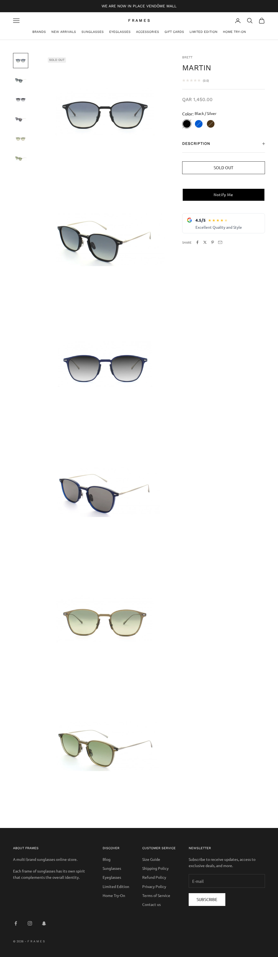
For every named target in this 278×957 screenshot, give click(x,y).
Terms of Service (156, 895)
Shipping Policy (155, 868)
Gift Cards (174, 32)
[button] (223, 194)
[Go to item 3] (20, 99)
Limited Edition (203, 32)
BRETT (187, 57)
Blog (106, 859)
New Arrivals (63, 32)
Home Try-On (234, 32)
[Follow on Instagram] (30, 923)
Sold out (223, 167)
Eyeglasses (120, 32)
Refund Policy (154, 877)
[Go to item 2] (20, 80)
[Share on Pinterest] (212, 242)
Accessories (147, 32)
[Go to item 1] (20, 60)
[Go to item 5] (20, 138)
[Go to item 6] (20, 158)
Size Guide (151, 859)
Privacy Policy (154, 886)
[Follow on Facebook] (15, 923)
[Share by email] (220, 242)
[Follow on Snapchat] (44, 923)
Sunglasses (92, 32)
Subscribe (207, 899)
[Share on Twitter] (205, 242)
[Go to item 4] (20, 119)
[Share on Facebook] (197, 242)
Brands (39, 32)
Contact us (151, 904)
